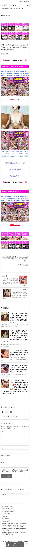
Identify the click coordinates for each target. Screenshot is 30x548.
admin (26, 265)
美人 (23, 258)
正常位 (12, 258)
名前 (2, 448)
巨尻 (9, 258)
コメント (3, 431)
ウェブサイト (4, 462)
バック (20, 257)
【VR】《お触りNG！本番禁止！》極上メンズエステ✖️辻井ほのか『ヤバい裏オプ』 (19, 353)
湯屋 (16, 258)
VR (9, 15)
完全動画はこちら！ (15, 100)
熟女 (20, 258)
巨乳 (13, 257)
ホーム (3, 15)
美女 (26, 258)
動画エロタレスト (25, 41)
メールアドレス (5, 455)
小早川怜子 (8, 257)
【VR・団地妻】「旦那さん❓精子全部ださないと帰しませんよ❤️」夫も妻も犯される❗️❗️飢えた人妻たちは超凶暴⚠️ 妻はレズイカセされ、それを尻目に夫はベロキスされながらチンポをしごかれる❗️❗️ (15, 387)
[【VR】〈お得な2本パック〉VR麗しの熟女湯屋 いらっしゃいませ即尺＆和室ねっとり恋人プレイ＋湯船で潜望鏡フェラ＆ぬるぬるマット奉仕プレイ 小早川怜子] (15, 86)
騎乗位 (25, 260)
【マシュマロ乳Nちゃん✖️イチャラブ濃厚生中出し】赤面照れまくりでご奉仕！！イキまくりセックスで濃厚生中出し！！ (19, 318)
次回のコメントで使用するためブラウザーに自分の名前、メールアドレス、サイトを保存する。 (15, 470)
